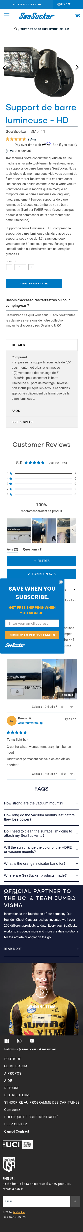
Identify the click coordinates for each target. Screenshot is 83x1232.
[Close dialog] (61, 582)
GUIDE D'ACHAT (16, 1066)
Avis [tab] (12, 550)
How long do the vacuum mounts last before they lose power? (39, 817)
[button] (77, 15)
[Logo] (36, 16)
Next (77, 66)
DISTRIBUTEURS (17, 1095)
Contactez (12, 1110)
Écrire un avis (51, 575)
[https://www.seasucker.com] (15, 29)
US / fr (66, 4)
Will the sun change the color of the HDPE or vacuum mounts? (38, 849)
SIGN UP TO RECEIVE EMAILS (32, 635)
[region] (41, 530)
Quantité (11, 261)
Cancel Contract (16, 1131)
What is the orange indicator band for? (34, 864)
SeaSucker (16, 131)
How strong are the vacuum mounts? (33, 803)
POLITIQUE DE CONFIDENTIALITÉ (31, 1117)
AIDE (8, 1081)
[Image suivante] (73, 530)
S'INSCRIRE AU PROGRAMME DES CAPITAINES (42, 1102)
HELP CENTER (15, 1124)
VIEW (41, 1018)
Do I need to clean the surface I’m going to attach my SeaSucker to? (38, 833)
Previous (4, 66)
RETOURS (12, 1088)
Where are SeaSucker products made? (35, 875)
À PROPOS (13, 1073)
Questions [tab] (33, 550)
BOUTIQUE (12, 1059)
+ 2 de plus (66, 694)
